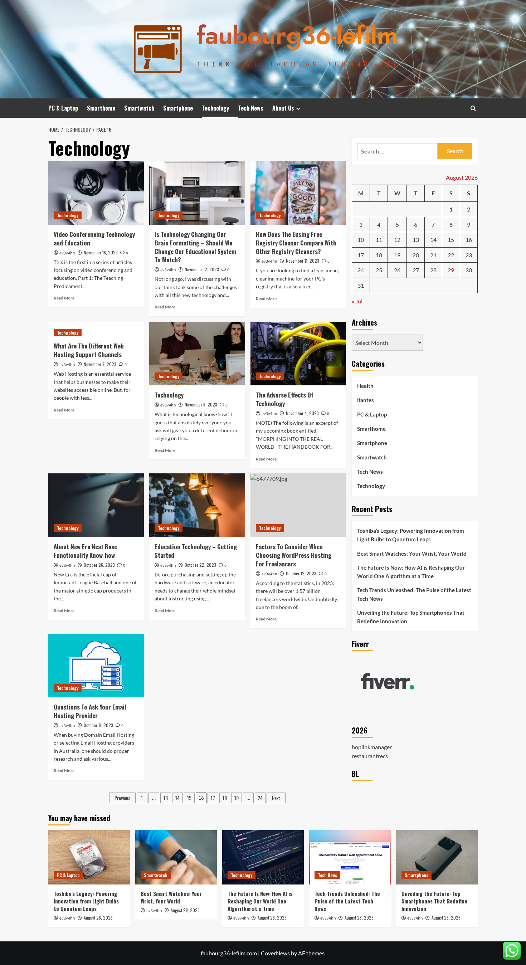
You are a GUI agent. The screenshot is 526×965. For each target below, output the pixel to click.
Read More (64, 298)
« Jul (357, 301)
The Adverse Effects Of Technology (284, 399)
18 (225, 797)
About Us (283, 108)
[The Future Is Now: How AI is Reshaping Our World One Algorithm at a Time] (263, 857)
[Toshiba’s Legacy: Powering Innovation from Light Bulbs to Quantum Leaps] (89, 857)
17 (213, 797)
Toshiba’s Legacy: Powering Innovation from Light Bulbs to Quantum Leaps (410, 534)
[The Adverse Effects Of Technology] (298, 353)
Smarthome (101, 108)
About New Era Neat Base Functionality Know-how (85, 551)
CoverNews (275, 953)
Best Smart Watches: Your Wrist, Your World (412, 553)
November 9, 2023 (100, 364)
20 (416, 255)
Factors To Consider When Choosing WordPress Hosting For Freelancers (293, 555)
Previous (122, 797)
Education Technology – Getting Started (196, 551)
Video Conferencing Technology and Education (94, 238)
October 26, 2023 (99, 565)
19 (236, 797)
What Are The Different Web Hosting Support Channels (89, 350)
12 (397, 239)
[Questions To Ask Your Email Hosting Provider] (96, 665)
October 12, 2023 (301, 573)
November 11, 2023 (302, 261)
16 (469, 239)
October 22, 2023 (200, 565)
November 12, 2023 (202, 269)
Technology (215, 108)
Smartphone (178, 108)
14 (177, 797)
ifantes (365, 400)
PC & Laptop (63, 108)
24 (260, 797)
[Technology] (197, 353)
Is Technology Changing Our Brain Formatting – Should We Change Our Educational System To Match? (195, 247)
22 (451, 255)
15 (189, 797)
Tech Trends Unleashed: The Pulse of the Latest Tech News (414, 594)
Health (365, 385)
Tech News (250, 108)
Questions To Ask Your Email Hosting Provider (90, 711)
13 (166, 797)
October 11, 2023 (98, 725)
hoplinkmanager (372, 746)
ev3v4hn (67, 253)
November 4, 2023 (302, 413)
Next (276, 797)
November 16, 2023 (101, 252)
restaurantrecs (370, 755)
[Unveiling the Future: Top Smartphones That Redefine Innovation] (437, 857)
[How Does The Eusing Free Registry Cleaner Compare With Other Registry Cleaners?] (298, 193)
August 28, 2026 (98, 918)
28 (433, 270)
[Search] (473, 108)
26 (397, 270)
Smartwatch (139, 108)
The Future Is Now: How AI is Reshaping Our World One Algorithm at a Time (411, 571)
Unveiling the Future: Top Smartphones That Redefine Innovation (410, 616)
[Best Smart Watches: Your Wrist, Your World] (176, 857)
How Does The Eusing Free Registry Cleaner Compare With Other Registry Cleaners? (296, 243)
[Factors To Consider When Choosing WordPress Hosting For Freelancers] (298, 505)
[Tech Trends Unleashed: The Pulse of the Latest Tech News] (350, 857)
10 (360, 239)
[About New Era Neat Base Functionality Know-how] (96, 505)
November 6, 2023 (201, 404)
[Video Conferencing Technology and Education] (96, 193)
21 (433, 255)
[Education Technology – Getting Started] (197, 505)
